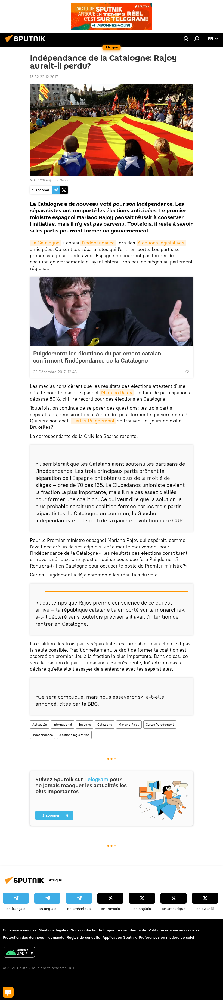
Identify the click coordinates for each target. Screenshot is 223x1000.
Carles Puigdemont (93, 421)
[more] (186, 371)
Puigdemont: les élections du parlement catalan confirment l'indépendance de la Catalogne (97, 357)
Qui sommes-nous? (19, 930)
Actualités (39, 724)
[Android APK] (19, 953)
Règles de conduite (83, 937)
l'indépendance (98, 243)
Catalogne (104, 724)
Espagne (84, 724)
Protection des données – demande (33, 937)
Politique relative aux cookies (174, 930)
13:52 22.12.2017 (44, 76)
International (62, 724)
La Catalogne (45, 243)
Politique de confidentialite (122, 930)
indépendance (42, 735)
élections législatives (161, 243)
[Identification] (185, 38)
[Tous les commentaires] (8, 992)
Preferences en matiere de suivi (166, 937)
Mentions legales (53, 930)
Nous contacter (83, 930)
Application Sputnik (120, 937)
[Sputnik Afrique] (27, 43)
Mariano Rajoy (116, 392)
